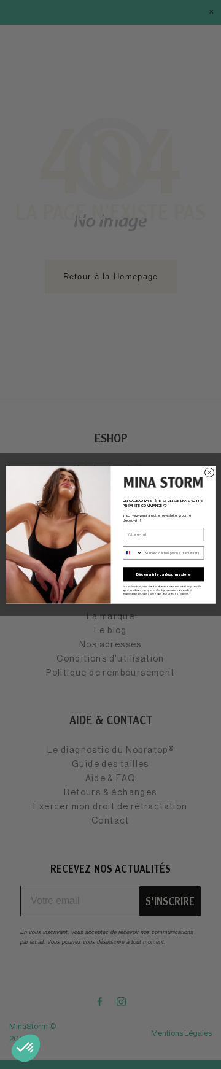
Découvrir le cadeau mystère (163, 574)
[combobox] (132, 552)
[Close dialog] (209, 472)
